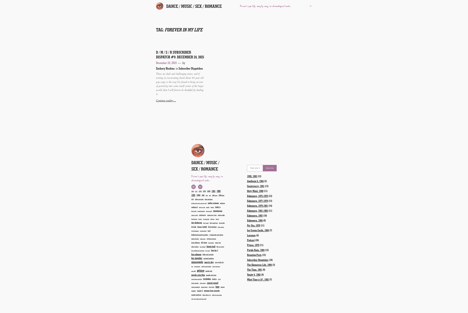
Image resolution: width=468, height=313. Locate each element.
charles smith (194, 215)
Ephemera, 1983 (255, 215)
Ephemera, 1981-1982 (257, 210)
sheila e (214, 279)
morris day (209, 262)
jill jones (204, 242)
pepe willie (193, 271)
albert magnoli (199, 199)
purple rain (208, 271)
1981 (213, 191)
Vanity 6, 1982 (254, 274)
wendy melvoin (196, 295)
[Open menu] (310, 6)
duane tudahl (202, 226)
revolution (207, 278)
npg (192, 266)
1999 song (214, 195)
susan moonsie (195, 287)
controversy (202, 215)
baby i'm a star (202, 207)
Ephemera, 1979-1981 (257, 205)
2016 (192, 199)
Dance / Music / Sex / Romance (194, 6)
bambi (207, 207)
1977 (196, 191)
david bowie (194, 219)
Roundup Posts (254, 255)
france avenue (221, 227)
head (209, 231)
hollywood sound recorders (199, 235)
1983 (193, 195)
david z (200, 219)
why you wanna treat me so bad (198, 299)
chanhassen (217, 210)
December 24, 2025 (166, 63)
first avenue (212, 226)
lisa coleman (196, 254)
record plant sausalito (196, 279)
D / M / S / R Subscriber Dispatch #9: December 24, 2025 (180, 54)
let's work (207, 250)
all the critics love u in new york (199, 203)
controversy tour (212, 215)
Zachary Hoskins (165, 68)
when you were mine (217, 295)
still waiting (203, 283)
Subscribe (270, 168)
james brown (195, 239)
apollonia (222, 203)
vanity (193, 290)
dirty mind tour (214, 223)
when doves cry (206, 295)
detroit (217, 219)
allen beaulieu (209, 199)
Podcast (251, 240)
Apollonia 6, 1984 (255, 181)
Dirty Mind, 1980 (255, 191)
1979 (204, 191)
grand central (203, 231)
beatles (212, 207)
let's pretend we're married (197, 250)
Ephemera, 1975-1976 (257, 196)
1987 (210, 195)
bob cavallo (193, 211)
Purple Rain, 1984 (255, 250)
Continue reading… (166, 100)
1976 (192, 191)
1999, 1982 (252, 176)
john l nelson (195, 247)
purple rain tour (211, 275)
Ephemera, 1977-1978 (257, 201)
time (217, 286)
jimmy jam (218, 243)
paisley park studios (206, 266)
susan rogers (204, 287)
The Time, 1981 (254, 269)
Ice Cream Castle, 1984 (258, 230)
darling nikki (221, 215)
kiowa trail (211, 246)
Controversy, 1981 (255, 186)
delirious (212, 219)
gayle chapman (195, 231)
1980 (208, 191)
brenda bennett (201, 211)
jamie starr (202, 239)
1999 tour (221, 195)
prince (200, 270)
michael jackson (208, 258)
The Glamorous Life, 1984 (259, 264)
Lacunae (251, 235)
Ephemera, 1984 (255, 220)
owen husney (197, 266)
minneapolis (197, 262)
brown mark (209, 211)
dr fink (193, 226)
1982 (219, 191)
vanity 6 (200, 290)
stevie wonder (195, 283)
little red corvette (208, 254)
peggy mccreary (216, 266)
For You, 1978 (253, 225)
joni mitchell (202, 247)
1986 (207, 195)
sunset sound (212, 282)
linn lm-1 (214, 250)
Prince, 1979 (253, 245)
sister (219, 279)
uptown (223, 287)
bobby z (217, 207)
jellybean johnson (211, 239)
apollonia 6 (194, 207)
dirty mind (206, 223)
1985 (203, 195)
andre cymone (213, 203)
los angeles (196, 258)
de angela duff (206, 219)
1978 (200, 191)
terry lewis (211, 287)
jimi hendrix (211, 243)
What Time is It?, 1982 (258, 279)
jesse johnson (195, 242)
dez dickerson (196, 222)
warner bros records (212, 290)
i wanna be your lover (216, 235)
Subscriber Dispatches (191, 68)
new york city (219, 262)
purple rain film (198, 274)
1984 (198, 195)
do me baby (222, 223)
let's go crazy (220, 247)
